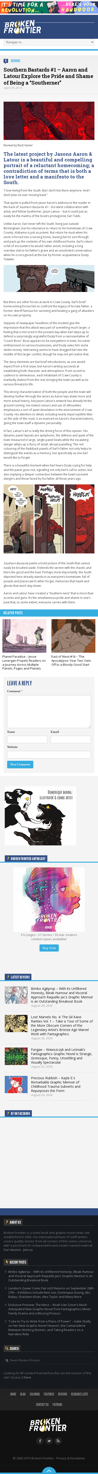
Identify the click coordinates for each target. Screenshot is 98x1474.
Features (49, 1394)
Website (12, 747)
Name (11, 732)
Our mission (12, 1250)
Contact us (42, 1404)
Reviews (15, 61)
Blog (23, 1394)
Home (13, 1394)
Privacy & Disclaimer (70, 1458)
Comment (15, 691)
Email (55, 732)
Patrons (57, 1404)
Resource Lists (79, 1394)
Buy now (49, 948)
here (27, 1377)
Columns (35, 1394)
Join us (28, 1250)
